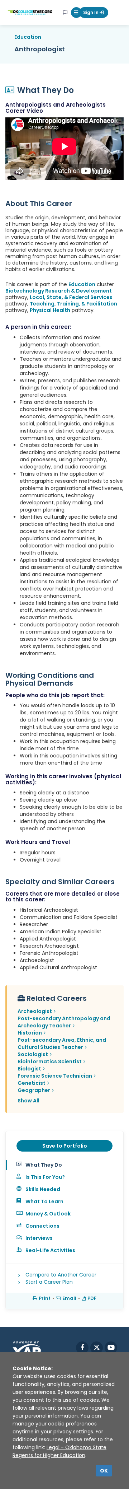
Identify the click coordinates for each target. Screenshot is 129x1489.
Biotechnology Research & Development (58, 290)
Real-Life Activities (50, 1250)
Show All (28, 1100)
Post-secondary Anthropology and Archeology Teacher (64, 1022)
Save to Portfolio (64, 1145)
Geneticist (32, 1083)
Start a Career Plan (49, 1281)
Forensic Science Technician (55, 1075)
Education (27, 37)
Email (69, 1298)
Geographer (34, 1090)
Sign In (91, 12)
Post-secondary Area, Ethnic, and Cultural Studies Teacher (62, 1043)
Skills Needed (42, 1189)
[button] (76, 12)
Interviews (39, 1238)
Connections (42, 1225)
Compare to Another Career (60, 1274)
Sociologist (33, 1054)
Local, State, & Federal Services (71, 297)
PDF (91, 1298)
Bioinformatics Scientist (50, 1061)
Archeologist (35, 1011)
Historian (30, 1032)
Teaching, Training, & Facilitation (73, 303)
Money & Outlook (48, 1213)
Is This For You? (45, 1177)
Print (45, 1298)
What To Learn (44, 1201)
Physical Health (50, 310)
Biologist (29, 1068)
